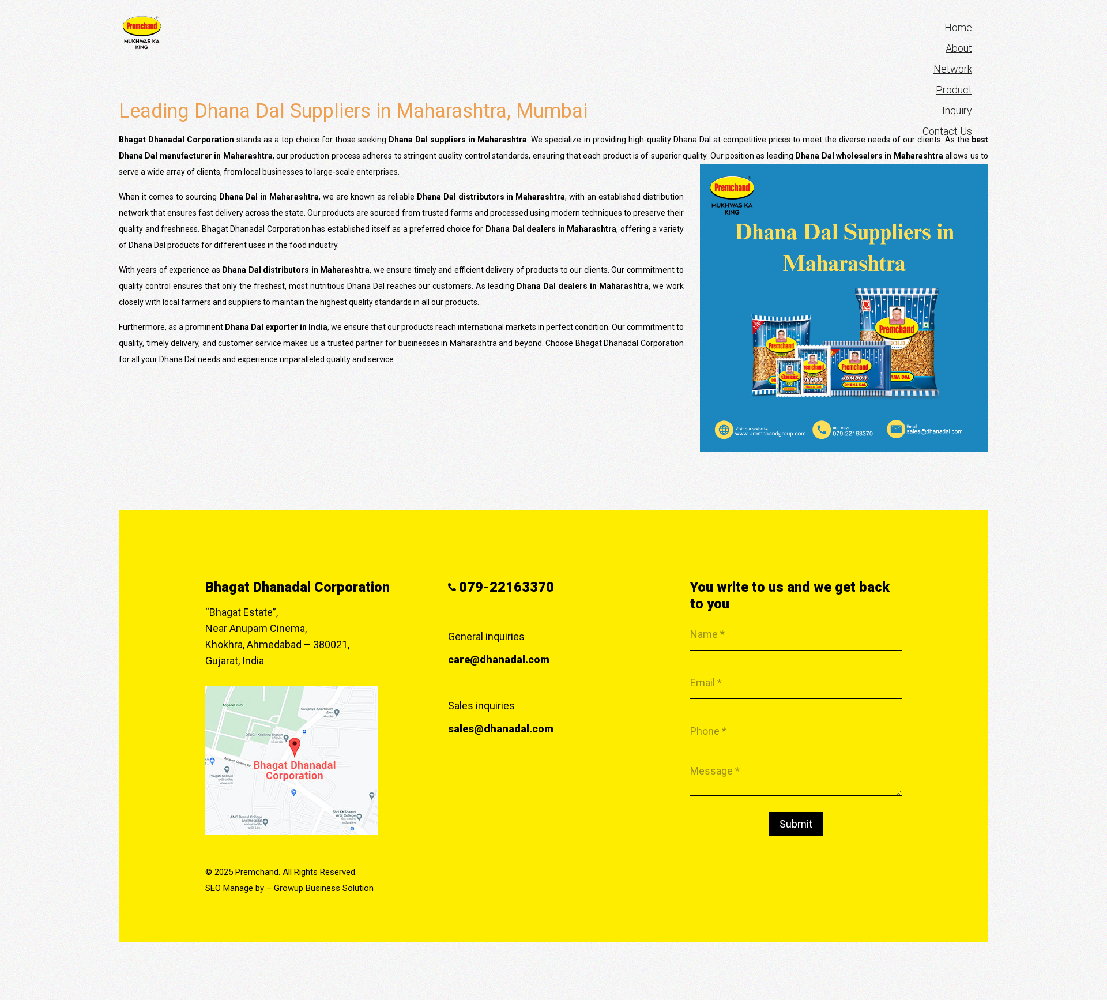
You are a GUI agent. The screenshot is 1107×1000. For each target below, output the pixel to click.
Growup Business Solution (324, 888)
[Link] (141, 33)
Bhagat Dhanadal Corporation (297, 587)
